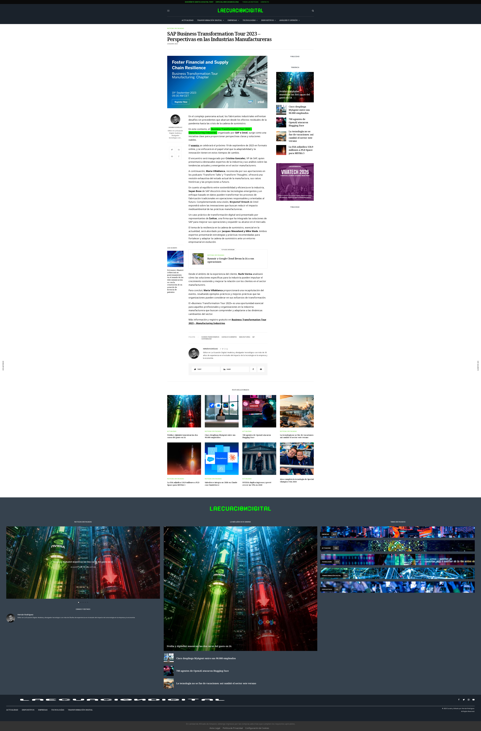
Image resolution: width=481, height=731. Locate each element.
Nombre (154, 362)
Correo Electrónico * (159, 352)
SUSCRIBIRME (159, 388)
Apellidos (154, 371)
